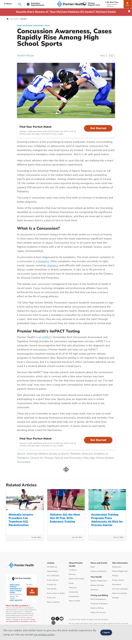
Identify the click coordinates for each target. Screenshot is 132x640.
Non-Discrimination (120, 589)
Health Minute (25, 55)
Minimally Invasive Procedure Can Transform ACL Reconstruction (21, 520)
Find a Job (51, 598)
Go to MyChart (53, 576)
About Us (73, 588)
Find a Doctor (52, 580)
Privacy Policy (118, 580)
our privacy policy (44, 634)
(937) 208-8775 (16, 600)
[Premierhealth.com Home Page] (7, 19)
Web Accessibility (119, 593)
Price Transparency (98, 599)
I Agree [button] (106, 632)
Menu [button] (9, 3)
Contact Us (51, 584)
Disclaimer (116, 584)
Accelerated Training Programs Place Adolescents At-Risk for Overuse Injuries (107, 520)
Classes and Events (99, 571)
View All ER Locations (17, 605)
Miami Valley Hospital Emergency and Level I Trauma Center (16, 588)
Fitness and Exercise (24, 25)
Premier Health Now (99, 581)
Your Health (14, 19)
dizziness (52, 265)
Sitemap (115, 598)
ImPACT (47, 337)
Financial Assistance (99, 604)
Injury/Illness (38, 25)
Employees (116, 567)
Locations (73, 570)
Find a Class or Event (56, 593)
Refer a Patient (53, 602)
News (93, 567)
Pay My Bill (52, 589)
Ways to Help (74, 601)
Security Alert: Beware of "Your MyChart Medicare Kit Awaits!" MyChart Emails (66, 11)
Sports (47, 25)
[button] (19, 4)
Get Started (98, 128)
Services (72, 574)
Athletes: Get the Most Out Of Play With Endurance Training (65, 518)
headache (43, 261)
